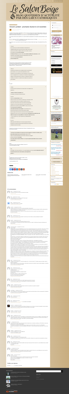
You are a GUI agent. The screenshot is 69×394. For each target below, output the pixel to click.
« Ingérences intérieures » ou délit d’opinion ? (16, 384)
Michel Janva (14, 29)
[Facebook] (12, 169)
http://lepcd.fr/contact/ (13, 193)
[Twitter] (10, 169)
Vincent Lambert (11, 165)
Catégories (53, 170)
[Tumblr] (21, 169)
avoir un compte (12, 365)
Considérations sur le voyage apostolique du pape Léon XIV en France (20, 380)
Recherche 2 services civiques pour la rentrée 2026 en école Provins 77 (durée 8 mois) (56, 153)
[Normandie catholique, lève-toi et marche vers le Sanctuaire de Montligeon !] (8, 378)
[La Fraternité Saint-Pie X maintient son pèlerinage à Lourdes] (8, 374)
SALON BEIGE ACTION (57, 35)
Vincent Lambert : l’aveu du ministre (41, 174)
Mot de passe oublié (59, 29)
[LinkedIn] (17, 169)
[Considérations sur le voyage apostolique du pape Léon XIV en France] (8, 382)
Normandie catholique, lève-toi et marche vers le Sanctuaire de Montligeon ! (20, 376)
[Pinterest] (15, 169)
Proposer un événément (56, 161)
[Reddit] (19, 169)
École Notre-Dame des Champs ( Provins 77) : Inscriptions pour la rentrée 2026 (56, 148)
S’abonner (53, 169)
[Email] (24, 169)
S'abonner (37, 377)
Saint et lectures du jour (55, 171)
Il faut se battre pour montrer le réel (26, 174)
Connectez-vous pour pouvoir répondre (15, 194)
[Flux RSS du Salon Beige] (57, 184)
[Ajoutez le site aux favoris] (56, 184)
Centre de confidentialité (55, 174)
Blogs (53, 166)
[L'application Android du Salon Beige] (58, 184)
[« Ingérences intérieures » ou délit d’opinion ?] (8, 386)
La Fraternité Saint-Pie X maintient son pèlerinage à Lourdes (18, 372)
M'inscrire (61, 32)
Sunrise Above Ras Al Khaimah (56, 144)
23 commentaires (14, 30)
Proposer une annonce (57, 158)
